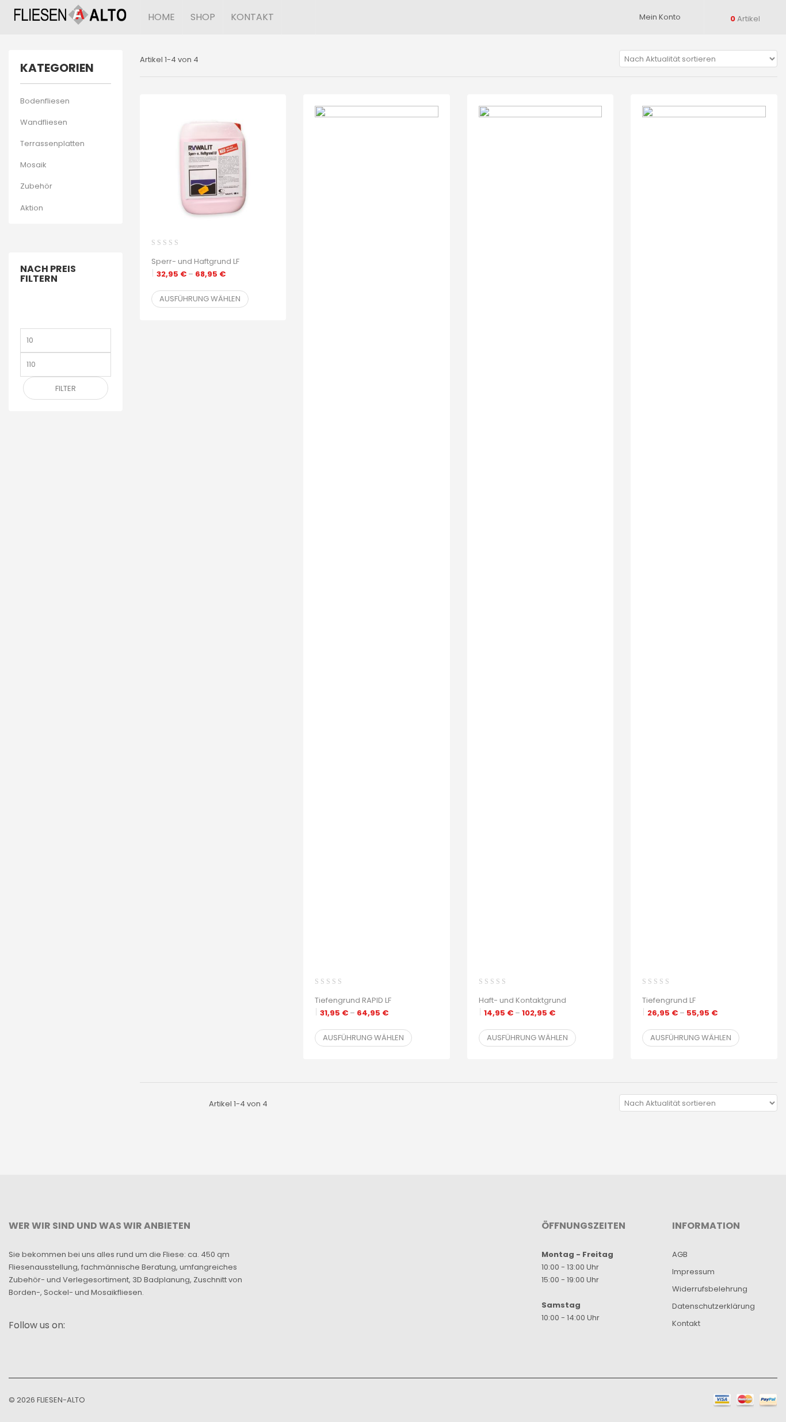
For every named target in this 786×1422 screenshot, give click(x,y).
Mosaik (33, 164)
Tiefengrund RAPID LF (353, 1006)
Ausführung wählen (200, 298)
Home (161, 17)
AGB (680, 1254)
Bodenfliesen (45, 100)
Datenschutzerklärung (713, 1306)
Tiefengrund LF (680, 1006)
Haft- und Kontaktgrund (522, 1006)
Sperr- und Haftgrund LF (195, 267)
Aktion (31, 207)
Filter (65, 388)
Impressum (693, 1271)
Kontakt (252, 17)
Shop (202, 17)
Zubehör (36, 186)
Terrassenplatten (52, 143)
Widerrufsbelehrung (709, 1288)
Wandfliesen (43, 122)
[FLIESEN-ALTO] (70, 15)
